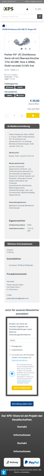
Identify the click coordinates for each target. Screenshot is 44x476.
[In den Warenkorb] (32, 115)
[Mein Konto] (27, 9)
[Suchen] (39, 16)
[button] (3, 472)
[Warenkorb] (29, 8)
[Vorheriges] (8, 41)
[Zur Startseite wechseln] (8, 9)
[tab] (22, 427)
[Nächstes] (35, 41)
